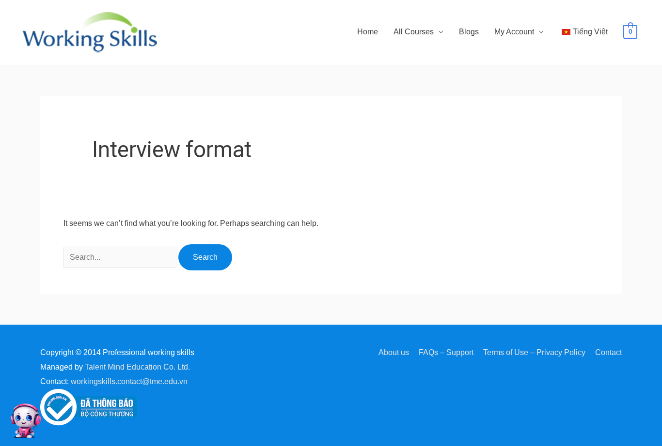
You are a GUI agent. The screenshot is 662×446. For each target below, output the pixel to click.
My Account (514, 32)
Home (367, 32)
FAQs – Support (446, 352)
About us (393, 352)
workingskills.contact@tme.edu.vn (129, 381)
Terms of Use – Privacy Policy (534, 352)
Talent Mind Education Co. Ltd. (137, 367)
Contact (608, 352)
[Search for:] (120, 257)
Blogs (469, 32)
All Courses (414, 32)
